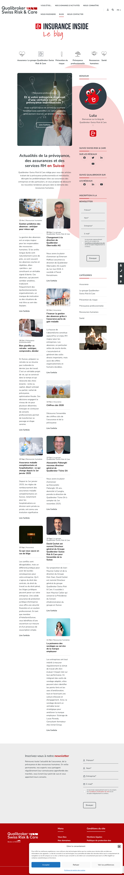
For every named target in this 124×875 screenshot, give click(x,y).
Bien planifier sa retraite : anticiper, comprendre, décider (29, 348)
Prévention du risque (61, 62)
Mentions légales (94, 837)
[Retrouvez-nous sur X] (93, 158)
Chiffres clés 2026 (55, 405)
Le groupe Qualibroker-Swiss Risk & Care (40, 62)
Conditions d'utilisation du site (95, 243)
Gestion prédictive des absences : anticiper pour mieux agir (29, 227)
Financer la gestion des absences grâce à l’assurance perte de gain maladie (56, 317)
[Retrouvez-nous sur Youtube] (93, 164)
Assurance (22, 60)
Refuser (76, 865)
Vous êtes (62, 837)
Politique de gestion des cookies (74, 870)
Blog (61, 14)
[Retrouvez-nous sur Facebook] (84, 158)
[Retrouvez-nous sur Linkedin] (101, 158)
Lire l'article (44, 124)
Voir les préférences (106, 865)
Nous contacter (75, 14)
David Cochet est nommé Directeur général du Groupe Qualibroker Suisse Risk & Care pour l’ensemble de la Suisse (55, 551)
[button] (119, 846)
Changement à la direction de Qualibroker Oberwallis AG (54, 241)
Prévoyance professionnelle (78, 62)
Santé (104, 60)
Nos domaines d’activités (67, 5)
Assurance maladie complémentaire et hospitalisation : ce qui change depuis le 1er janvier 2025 (29, 468)
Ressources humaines (94, 62)
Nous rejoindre (48, 14)
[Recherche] (112, 9)
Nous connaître (91, 5)
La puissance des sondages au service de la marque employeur (56, 647)
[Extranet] (108, 9)
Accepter (46, 865)
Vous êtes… (46, 5)
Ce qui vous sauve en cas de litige (29, 552)
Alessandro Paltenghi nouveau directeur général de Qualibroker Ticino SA (57, 466)
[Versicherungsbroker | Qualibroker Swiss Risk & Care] (19, 10)
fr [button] (118, 10)
